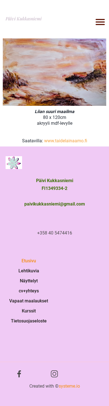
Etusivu (29, 260)
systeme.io (69, 386)
